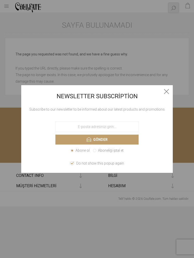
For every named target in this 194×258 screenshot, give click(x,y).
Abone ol (83, 150)
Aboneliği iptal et (111, 150)
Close (166, 91)
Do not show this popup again (100, 163)
